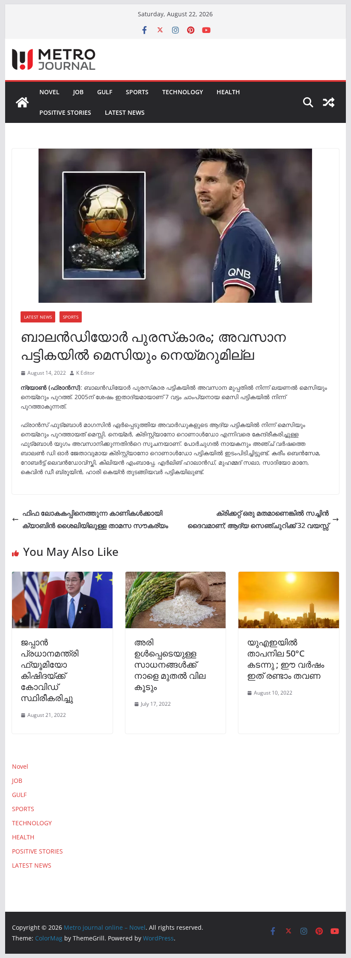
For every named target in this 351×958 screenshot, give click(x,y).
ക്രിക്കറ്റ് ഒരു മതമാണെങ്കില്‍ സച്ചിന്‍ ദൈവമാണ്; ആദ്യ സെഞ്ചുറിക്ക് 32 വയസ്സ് (258, 519)
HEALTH (228, 92)
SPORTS (137, 92)
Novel (49, 92)
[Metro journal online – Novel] (22, 102)
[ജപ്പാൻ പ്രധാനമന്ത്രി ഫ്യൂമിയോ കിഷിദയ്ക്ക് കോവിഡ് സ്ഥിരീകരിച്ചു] (62, 577)
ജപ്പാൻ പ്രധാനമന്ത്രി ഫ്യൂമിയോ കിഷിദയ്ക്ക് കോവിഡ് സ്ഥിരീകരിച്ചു (49, 670)
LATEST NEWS (125, 112)
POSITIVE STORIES (65, 112)
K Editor (85, 372)
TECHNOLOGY (182, 92)
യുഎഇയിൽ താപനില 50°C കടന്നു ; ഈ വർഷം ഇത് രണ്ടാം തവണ (285, 658)
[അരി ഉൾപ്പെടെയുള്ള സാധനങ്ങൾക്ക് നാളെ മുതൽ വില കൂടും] (175, 577)
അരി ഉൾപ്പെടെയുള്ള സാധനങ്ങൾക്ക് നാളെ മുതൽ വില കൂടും (169, 664)
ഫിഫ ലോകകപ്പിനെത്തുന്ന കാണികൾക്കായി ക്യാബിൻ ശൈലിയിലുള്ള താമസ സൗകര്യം (95, 519)
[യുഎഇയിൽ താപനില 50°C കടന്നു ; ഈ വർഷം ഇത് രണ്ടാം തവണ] (288, 577)
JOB (78, 92)
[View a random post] (328, 102)
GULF (104, 92)
